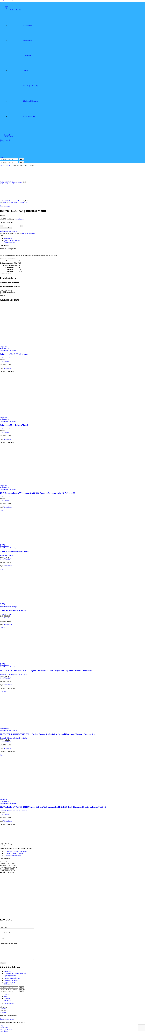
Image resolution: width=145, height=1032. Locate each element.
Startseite (3, 165)
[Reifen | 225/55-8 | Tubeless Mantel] (21, 416)
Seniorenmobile (27, 40)
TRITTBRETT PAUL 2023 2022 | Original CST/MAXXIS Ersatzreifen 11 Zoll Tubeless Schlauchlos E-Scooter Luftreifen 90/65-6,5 (53, 807)
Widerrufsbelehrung (10, 977)
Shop (8, 165)
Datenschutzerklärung (11, 980)
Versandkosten (19, 219)
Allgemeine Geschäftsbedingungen (15, 973)
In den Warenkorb (6, 228)
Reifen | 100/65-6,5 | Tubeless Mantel (14, 354)
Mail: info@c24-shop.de (13, 855)
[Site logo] (12, 131)
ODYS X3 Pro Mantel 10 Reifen (13, 610)
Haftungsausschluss (10, 975)
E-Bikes (25, 70)
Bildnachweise (8, 984)
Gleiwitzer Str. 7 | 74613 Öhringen (16, 851)
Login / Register (9, 1003)
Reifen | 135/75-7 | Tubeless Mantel (11, 182)
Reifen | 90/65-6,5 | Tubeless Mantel (11, 201)
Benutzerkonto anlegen (7, 1019)
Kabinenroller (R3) (16, 10)
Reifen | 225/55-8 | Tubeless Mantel (14, 425)
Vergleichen (7, 1002)
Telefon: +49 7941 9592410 (14, 853)
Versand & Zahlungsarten (12, 978)
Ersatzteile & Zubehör (29, 116)
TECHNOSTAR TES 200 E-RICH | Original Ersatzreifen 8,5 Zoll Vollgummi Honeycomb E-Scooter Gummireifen (46, 671)
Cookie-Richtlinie (9, 982)
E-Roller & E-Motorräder (30, 101)
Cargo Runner (27, 55)
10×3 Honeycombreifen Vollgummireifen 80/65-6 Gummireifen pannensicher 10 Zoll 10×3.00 (37, 493)
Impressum (7, 971)
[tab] (8, 238)
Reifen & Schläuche (28, 233)
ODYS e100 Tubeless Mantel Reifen (14, 552)
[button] (5, 361)
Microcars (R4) (27, 25)
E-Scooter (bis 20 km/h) (30, 86)
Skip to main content (6, 1)
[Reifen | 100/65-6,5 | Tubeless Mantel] (21, 345)
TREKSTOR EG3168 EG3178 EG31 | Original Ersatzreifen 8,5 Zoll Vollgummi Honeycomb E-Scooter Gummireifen (47, 734)
